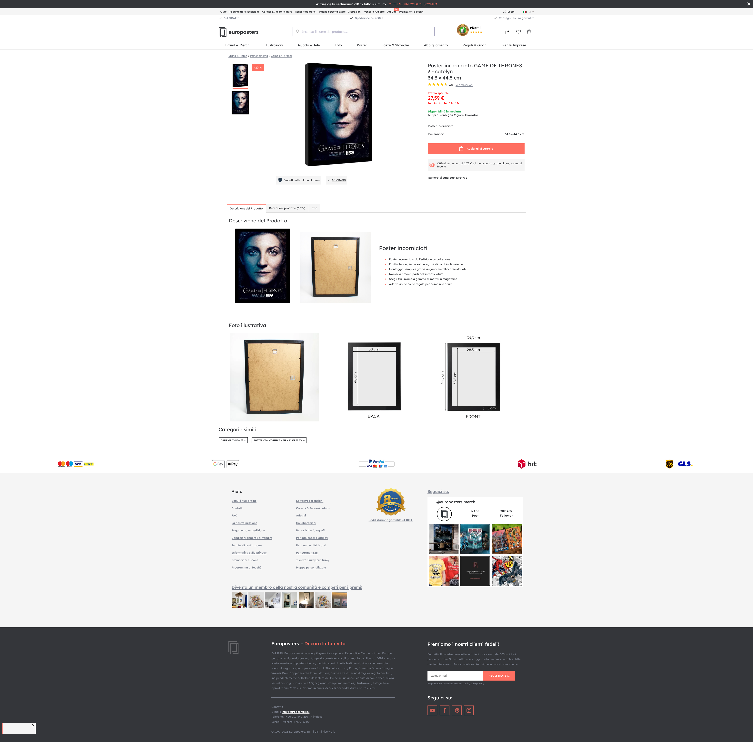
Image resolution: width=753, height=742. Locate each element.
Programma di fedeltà (247, 567)
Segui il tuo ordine (244, 501)
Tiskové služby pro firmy (312, 560)
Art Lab (392, 11)
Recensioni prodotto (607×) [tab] (287, 208)
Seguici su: (438, 491)
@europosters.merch (455, 501)
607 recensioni (464, 84)
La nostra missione (244, 523)
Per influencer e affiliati (312, 538)
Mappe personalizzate (332, 11)
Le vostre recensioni (309, 501)
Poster (362, 45)
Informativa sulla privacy (249, 552)
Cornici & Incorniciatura (277, 11)
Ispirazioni (354, 11)
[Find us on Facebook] (444, 710)
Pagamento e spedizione (244, 11)
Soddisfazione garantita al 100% (391, 520)
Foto (338, 45)
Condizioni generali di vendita (252, 538)
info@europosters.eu (295, 712)
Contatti (237, 508)
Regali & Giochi (475, 45)
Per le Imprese (514, 45)
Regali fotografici (305, 11)
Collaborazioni (306, 523)
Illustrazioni (273, 45)
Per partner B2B (307, 552)
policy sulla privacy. (474, 683)
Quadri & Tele (309, 45)
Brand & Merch (237, 45)
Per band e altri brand (311, 545)
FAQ (234, 515)
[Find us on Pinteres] (457, 710)
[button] (34, 725)
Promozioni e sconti (411, 11)
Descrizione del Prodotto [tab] (246, 208)
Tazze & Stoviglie (395, 45)
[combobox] (364, 31)
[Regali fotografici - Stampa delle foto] (508, 32)
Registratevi (499, 675)
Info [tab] (314, 208)
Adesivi (301, 515)
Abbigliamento (436, 45)
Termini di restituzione (247, 545)
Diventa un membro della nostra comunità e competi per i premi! (297, 587)
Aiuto (223, 11)
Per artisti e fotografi (310, 530)
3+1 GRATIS (231, 18)
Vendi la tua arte (374, 11)
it (529, 11)
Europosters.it (245, 32)
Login (511, 11)
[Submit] (297, 31)
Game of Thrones (232, 440)
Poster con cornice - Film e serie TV (278, 440)
